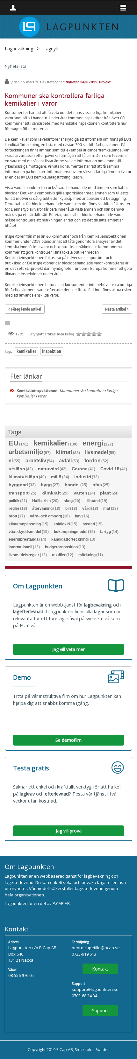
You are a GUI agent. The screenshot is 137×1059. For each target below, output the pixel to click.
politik (18, 501)
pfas (101, 485)
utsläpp (21, 469)
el (14, 461)
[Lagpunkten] (68, 26)
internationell (24, 547)
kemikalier (26, 351)
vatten (84, 493)
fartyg (109, 532)
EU (18, 443)
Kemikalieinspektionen (37, 390)
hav (82, 516)
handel (76, 485)
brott (17, 516)
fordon (96, 461)
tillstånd (96, 501)
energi (98, 443)
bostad (93, 524)
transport (22, 493)
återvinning (46, 508)
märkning (90, 555)
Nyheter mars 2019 (81, 82)
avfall (69, 461)
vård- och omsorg (50, 516)
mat (110, 508)
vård (90, 508)
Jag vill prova (69, 831)
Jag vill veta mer (68, 649)
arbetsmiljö (30, 452)
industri (86, 477)
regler (18, 508)
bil (71, 508)
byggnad (22, 485)
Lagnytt (51, 49)
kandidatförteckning (73, 539)
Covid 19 (113, 469)
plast (109, 493)
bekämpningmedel (74, 532)
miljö (60, 477)
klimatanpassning (28, 524)
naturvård (52, 469)
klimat (68, 452)
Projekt (105, 82)
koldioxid (65, 524)
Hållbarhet (45, 501)
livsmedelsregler (28, 555)
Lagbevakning (19, 49)
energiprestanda (27, 539)
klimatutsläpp (27, 477)
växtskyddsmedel (29, 532)
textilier (62, 555)
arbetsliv (39, 461)
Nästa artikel (115, 309)
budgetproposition (65, 547)
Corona (83, 469)
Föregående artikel (26, 309)
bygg (50, 485)
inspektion (51, 351)
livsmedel (100, 453)
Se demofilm (68, 740)
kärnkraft (54, 493)
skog (72, 501)
